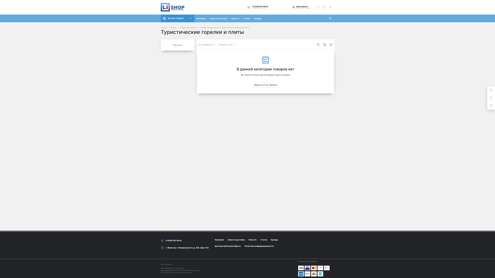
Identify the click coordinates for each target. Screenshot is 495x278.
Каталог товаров (176, 18)
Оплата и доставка (218, 18)
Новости (235, 18)
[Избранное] (318, 7)
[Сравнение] (324, 7)
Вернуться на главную (265, 85)
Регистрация (305, 8)
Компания (201, 18)
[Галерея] (324, 44)
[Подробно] (331, 44)
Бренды (258, 18)
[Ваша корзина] (330, 7)
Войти (298, 8)
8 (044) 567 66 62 (174, 240)
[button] (261, 7)
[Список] (318, 44)
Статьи (246, 18)
